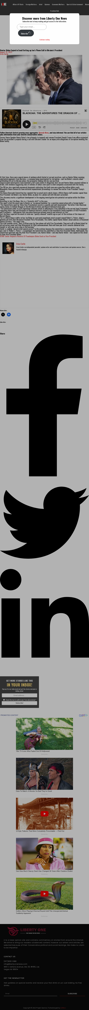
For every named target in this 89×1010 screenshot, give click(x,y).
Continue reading (44, 39)
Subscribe (24, 33)
